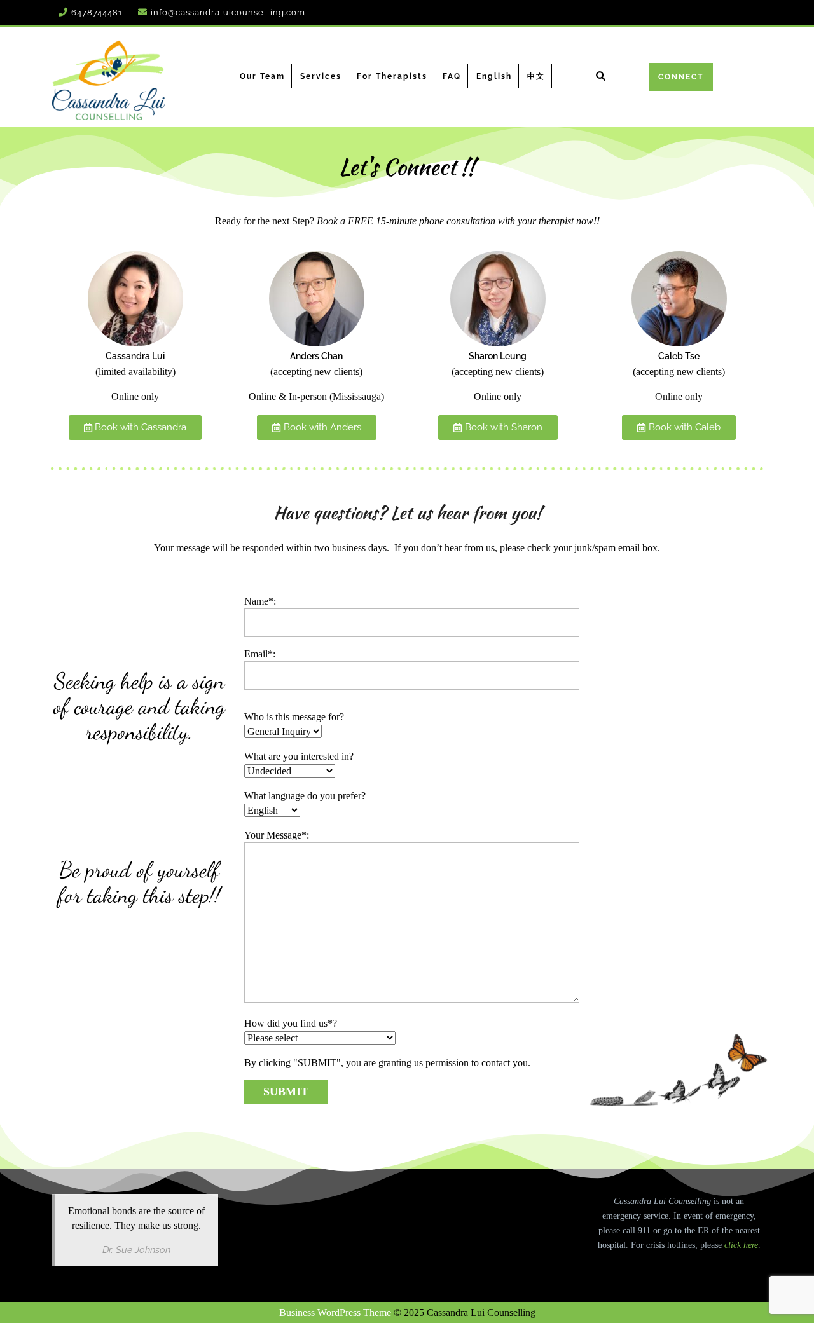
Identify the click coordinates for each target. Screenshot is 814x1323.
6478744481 (97, 12)
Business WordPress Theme (335, 1312)
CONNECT (680, 76)
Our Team (262, 76)
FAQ (452, 76)
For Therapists (392, 76)
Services (320, 76)
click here (741, 1245)
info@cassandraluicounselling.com (228, 12)
